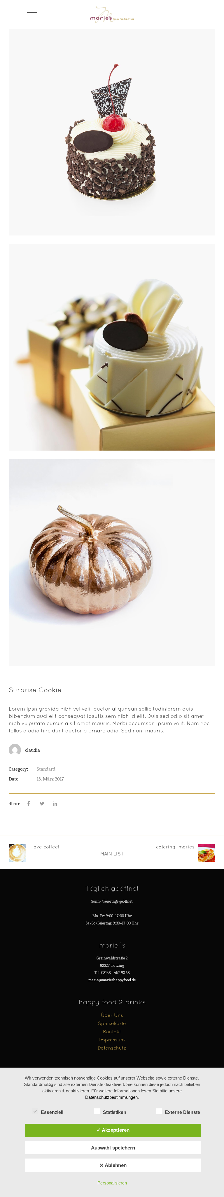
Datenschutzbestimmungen (111, 1097)
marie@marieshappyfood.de (112, 980)
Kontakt (112, 1031)
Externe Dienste (182, 1112)
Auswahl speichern (113, 1147)
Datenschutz (112, 1047)
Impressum (112, 1039)
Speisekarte (112, 1023)
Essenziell (52, 1112)
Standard (46, 769)
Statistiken (114, 1112)
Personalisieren (112, 1182)
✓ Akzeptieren (113, 1130)
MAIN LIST (112, 853)
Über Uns (112, 1015)
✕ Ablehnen (113, 1165)
